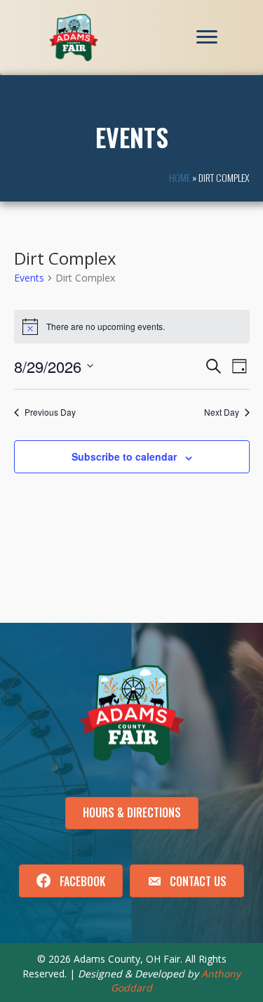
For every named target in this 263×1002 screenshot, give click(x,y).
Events (29, 277)
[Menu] (207, 37)
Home (179, 178)
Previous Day (50, 412)
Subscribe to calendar (124, 457)
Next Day (221, 412)
